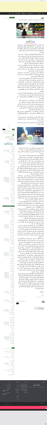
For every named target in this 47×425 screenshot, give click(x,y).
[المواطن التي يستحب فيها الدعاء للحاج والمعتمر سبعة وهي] (11, 364)
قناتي (18, 399)
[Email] (28, 41)
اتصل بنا (5, 404)
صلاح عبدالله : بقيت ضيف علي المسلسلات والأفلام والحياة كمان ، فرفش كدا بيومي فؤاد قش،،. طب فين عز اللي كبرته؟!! (6, 323)
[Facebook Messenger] (26, 41)
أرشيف (18, 398)
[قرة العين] (12, 375)
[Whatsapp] (31, 41)
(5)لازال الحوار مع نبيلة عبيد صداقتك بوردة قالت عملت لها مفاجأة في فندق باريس (6, 161)
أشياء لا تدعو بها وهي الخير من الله (6, 370)
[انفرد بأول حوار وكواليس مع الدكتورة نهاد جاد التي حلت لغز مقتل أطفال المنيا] (9, 132)
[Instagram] (29, 41)
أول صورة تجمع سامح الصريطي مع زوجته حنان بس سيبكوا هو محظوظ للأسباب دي (6, 310)
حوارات (18, 395)
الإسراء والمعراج (39, 297)
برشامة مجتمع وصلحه (25, 392)
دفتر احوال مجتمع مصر (30, 13)
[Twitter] (32, 41)
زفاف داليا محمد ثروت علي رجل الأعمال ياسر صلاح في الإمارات (6, 292)
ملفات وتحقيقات (23, 13)
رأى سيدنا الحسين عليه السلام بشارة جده (24, 388)
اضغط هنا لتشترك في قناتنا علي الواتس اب (30, 43)
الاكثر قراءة (8, 206)
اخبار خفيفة (39, 13)
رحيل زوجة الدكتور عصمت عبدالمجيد (6, 351)
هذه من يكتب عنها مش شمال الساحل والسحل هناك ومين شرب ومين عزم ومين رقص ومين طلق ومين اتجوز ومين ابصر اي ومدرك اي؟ (6, 226)
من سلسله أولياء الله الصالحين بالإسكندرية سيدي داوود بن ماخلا (23, 390)
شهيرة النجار (39, 21)
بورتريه (43, 13)
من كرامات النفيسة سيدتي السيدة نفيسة (24, 384)
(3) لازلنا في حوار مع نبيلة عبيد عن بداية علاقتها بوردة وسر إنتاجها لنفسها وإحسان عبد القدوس (6, 198)
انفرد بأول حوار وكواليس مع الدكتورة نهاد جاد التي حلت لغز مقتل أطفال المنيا (9, 138)
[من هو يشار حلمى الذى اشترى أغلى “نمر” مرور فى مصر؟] (11, 301)
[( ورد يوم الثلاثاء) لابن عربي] (11, 357)
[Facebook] (34, 41)
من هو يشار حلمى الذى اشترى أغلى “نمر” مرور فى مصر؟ (6, 300)
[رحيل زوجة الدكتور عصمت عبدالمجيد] (11, 352)
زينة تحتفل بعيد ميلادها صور (21, 301)
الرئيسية (9, 404)
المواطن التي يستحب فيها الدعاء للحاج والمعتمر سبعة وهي (6, 363)
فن (35, 13)
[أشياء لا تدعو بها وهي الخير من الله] (11, 370)
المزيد (9, 13)
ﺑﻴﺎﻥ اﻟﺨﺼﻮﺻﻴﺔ (7, 404)
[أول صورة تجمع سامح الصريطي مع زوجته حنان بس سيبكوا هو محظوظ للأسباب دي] (11, 310)
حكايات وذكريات (17, 13)
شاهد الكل (4, 129)
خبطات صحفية (17, 396)
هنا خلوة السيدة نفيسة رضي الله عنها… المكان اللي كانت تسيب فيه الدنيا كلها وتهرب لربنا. (23, 386)
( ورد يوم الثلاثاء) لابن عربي (6, 356)
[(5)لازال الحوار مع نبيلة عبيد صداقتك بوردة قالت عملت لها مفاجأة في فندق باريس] (12, 162)
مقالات (13, 13)
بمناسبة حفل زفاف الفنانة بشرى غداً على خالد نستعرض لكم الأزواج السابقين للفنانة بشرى (6, 240)
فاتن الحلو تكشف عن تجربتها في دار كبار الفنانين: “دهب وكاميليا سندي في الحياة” (6, 151)
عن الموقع (3, 404)
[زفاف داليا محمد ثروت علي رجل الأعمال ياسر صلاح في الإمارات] (11, 292)
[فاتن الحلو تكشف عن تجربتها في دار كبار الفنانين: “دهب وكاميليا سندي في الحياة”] (12, 151)
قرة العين (10, 374)
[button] (8, 13)
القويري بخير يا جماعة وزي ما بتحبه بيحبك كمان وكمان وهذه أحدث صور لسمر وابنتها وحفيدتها (6, 212)
